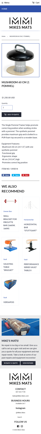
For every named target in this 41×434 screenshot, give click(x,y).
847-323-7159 (20, 392)
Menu (6, 3)
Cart (37, 3)
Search (19, 417)
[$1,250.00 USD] (20, 97)
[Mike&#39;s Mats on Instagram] (22, 426)
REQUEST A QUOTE (11, 363)
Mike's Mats (21, 430)
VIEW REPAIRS (28, 363)
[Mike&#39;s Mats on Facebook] (18, 426)
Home (4, 9)
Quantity (5, 103)
